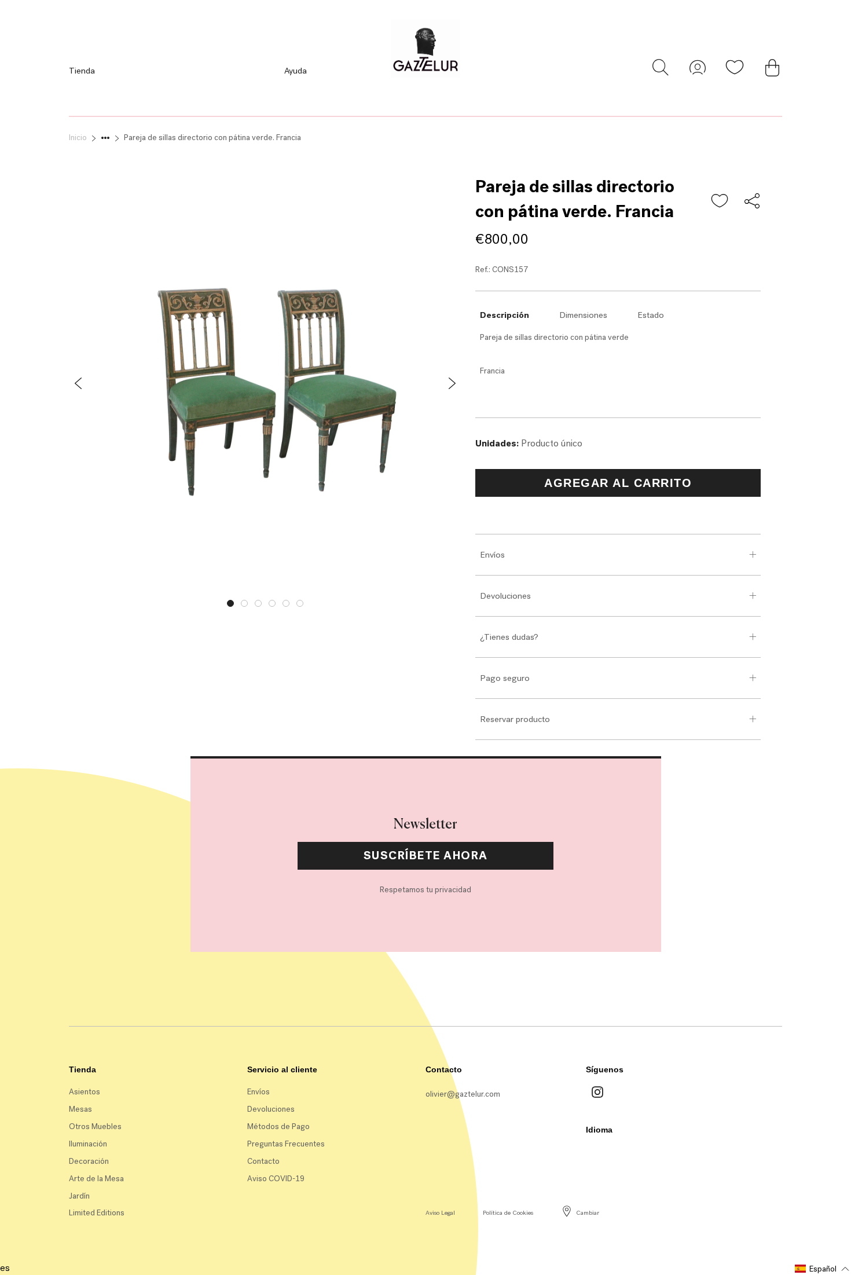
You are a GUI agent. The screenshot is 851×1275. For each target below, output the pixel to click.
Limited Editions (96, 1212)
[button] (720, 201)
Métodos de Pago (278, 1126)
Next (470, 600)
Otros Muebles (95, 1126)
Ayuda (295, 70)
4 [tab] (272, 603)
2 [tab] (244, 603)
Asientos (84, 1091)
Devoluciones (505, 596)
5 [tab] (286, 603)
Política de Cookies (508, 1212)
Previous (60, 600)
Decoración (89, 1161)
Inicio (78, 137)
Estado (650, 315)
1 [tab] (230, 603)
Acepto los (336, 734)
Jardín (79, 1195)
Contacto (263, 1161)
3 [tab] (258, 603)
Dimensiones (583, 315)
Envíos (492, 554)
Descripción (504, 315)
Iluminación (88, 1143)
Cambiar (587, 1212)
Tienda (82, 70)
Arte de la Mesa (96, 1178)
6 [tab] (299, 603)
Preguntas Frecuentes (286, 1143)
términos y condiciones (357, 734)
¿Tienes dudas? (509, 637)
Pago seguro (505, 678)
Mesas (80, 1109)
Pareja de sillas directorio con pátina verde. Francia (212, 137)
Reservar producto (515, 719)
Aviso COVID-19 (276, 1178)
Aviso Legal (440, 1212)
